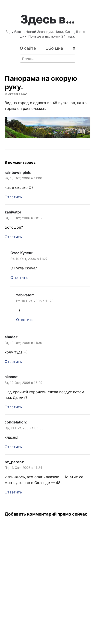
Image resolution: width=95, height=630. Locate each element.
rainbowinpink (17, 172)
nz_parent (14, 462)
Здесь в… (47, 19)
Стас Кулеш (21, 253)
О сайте (28, 48)
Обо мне (54, 48)
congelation (15, 422)
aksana (11, 376)
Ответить (13, 197)
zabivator (13, 212)
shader (11, 337)
